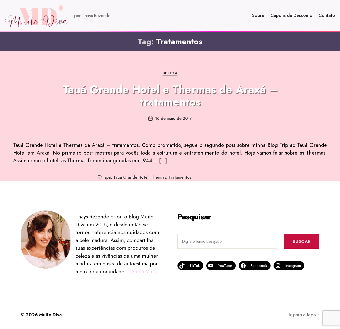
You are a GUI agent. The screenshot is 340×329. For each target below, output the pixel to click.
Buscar (302, 241)
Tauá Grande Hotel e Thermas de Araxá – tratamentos (170, 96)
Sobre (258, 15)
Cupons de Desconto (291, 15)
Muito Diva (50, 315)
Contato (327, 15)
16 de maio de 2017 (173, 118)
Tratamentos (180, 177)
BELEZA (170, 73)
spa (108, 177)
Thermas (158, 177)
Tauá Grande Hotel (130, 177)
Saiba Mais (144, 271)
